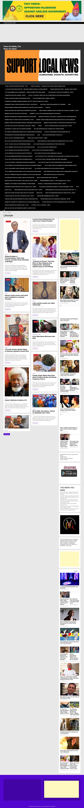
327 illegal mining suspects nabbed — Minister (44, 98)
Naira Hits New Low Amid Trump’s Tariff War (47, 177)
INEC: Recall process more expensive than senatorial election (20, 141)
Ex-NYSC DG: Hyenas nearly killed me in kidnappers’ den (57, 131)
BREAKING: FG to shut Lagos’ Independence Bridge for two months (45, 113)
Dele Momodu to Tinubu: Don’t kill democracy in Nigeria (18, 128)
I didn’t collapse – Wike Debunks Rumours (15, 137)
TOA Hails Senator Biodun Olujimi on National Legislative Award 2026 (17, 350)
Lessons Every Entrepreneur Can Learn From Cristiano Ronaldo (43, 220)
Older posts (6, 434)
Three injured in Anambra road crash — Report (48, 195)
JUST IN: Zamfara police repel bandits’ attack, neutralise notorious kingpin (23, 171)
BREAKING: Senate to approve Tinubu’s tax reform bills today (19, 119)
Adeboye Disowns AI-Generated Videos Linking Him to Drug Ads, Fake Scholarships (24, 107)
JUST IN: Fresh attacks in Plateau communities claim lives (48, 153)
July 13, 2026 (13, 402)
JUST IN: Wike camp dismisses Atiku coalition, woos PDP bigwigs (49, 168)
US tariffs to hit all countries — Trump (40, 205)
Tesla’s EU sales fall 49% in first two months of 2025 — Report (19, 195)
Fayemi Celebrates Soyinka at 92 (16, 400)
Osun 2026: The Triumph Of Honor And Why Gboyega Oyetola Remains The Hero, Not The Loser (69, 501)
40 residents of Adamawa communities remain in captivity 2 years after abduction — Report (26, 101)
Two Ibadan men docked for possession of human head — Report (55, 198)
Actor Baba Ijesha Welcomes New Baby (43, 337)
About (69, 104)
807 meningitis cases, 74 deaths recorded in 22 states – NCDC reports (21, 104)
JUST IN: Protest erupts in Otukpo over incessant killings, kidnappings (55, 162)
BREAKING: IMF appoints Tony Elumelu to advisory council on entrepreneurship (57, 116)
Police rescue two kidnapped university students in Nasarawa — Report (56, 186)
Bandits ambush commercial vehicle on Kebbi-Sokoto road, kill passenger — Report (59, 110)
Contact (40, 125)
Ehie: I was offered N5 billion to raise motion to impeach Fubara (49, 128)
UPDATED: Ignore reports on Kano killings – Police (17, 205)
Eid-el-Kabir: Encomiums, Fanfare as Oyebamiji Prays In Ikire (43, 412)
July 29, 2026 (13, 263)
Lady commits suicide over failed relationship (43, 304)
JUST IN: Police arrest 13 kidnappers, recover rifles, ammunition (20, 162)
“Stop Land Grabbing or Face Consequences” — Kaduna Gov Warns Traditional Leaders (25, 92)
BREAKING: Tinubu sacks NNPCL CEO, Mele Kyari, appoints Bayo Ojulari (60, 122)
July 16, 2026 (13, 353)
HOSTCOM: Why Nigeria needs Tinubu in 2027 (52, 134)
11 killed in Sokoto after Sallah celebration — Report (60, 92)
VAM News (8, 263)
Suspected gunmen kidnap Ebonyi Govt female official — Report (60, 192)
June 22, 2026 (40, 268)
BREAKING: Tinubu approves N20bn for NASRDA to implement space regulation (23, 122)
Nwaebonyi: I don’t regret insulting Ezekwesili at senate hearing (20, 183)
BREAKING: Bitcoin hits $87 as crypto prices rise (16, 113)
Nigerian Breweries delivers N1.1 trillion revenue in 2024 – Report (55, 180)
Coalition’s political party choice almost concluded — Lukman (20, 125)
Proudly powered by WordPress (35, 806)
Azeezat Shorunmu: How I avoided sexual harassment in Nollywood (21, 110)
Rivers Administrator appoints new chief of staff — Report (28, 189)
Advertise (48, 107)
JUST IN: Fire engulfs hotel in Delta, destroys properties (18, 153)
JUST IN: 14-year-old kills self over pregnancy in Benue (18, 144)
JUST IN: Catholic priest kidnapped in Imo (47, 147)
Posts (77, 186)
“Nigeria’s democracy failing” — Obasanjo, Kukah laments (63, 89)
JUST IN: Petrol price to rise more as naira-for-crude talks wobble (51, 159)
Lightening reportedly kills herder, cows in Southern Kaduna (19, 177)
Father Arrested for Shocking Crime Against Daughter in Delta (20, 134)
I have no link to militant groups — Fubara (37, 137)
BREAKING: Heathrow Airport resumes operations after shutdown (20, 116)
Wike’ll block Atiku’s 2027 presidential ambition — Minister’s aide (20, 208)
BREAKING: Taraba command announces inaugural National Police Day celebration (55, 119)
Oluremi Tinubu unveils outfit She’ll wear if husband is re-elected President (16, 297)
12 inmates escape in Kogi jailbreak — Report (15, 95)
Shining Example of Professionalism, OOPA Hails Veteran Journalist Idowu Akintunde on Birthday (17, 259)
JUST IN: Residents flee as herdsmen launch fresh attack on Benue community (23, 165)
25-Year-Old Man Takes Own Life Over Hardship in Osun (17, 98)
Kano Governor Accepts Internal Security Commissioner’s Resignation (61, 171)
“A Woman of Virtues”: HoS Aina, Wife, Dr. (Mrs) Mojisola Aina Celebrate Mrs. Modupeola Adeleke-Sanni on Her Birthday (43, 263)
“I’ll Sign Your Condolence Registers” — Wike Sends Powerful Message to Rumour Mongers (26, 89)
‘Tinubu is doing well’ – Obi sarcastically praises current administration (48, 86)
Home (38, 134)
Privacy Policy (8, 189)
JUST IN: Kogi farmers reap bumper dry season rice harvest (19, 156)
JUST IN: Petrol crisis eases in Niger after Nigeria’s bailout (18, 159)
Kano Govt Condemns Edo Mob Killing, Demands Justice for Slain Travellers (23, 174)
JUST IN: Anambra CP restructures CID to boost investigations (20, 147)
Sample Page (39, 192)
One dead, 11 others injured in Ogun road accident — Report (52, 183)
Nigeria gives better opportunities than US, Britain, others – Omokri (21, 180)
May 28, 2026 (40, 381)
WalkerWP (53, 806)
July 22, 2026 (13, 301)
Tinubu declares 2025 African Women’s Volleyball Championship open (21, 198)
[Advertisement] (42, 33)
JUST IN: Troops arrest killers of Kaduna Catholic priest (18, 168)
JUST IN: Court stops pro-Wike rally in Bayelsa (43, 150)
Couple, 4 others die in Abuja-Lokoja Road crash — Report (58, 125)
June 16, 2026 (40, 340)
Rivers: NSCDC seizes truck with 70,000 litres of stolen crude (19, 192)
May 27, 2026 (40, 414)
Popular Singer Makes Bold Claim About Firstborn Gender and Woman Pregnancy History (44, 377)
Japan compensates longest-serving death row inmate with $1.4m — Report (55, 141)
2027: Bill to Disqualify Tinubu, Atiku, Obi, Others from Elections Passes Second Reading (49, 95)
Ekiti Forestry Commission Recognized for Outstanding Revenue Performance (23, 131)
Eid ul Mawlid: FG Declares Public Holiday (68, 503)
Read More (7, 273)
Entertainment (34, 334)
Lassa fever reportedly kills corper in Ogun (53, 174)
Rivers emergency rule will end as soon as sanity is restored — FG (60, 189)
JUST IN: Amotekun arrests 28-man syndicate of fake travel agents (49, 144)
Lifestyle (6, 254)
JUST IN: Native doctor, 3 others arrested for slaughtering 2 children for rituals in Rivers (57, 156)
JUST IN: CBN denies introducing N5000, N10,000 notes (17, 150)
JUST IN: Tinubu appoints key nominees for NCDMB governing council (60, 165)
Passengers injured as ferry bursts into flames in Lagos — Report (20, 186)
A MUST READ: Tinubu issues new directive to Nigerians (52, 104)
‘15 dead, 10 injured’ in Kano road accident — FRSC (16, 86)
